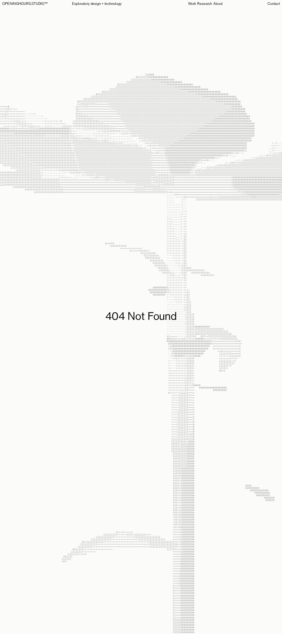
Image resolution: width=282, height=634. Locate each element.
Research (204, 4)
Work (192, 4)
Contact (273, 4)
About (218, 4)
